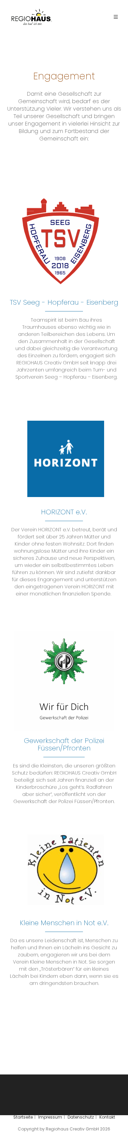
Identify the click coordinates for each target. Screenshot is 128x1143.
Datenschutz (81, 1117)
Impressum (50, 1117)
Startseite (23, 1117)
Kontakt (107, 1117)
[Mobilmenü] (116, 17)
